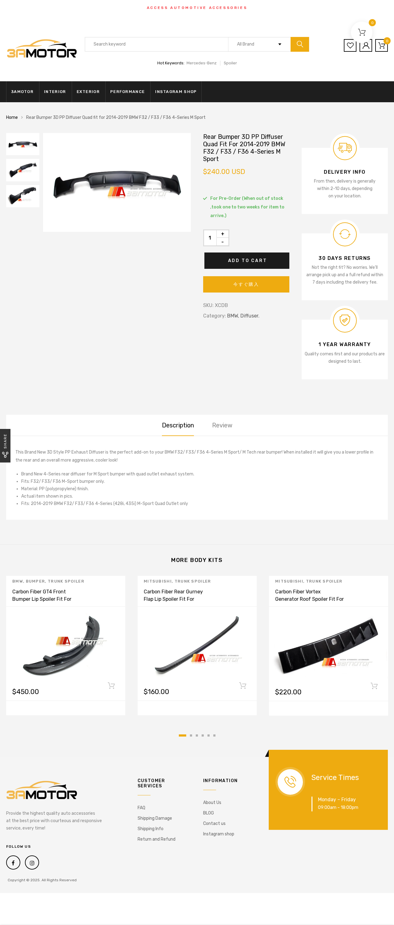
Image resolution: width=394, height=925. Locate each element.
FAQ (141, 807)
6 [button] (214, 735)
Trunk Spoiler (66, 581)
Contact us (214, 823)
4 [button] (203, 735)
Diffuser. (249, 316)
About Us (212, 802)
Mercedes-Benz (202, 63)
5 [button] (208, 735)
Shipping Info (150, 828)
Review (222, 425)
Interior (55, 91)
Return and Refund (156, 839)
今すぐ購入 (246, 284)
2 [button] (191, 735)
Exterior (88, 91)
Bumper (35, 581)
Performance (127, 91)
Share (5, 441)
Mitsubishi (158, 581)
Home (12, 117)
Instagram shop (176, 91)
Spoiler (230, 63)
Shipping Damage (155, 818)
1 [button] (182, 735)
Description (178, 425)
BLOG (208, 813)
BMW (17, 581)
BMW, (233, 316)
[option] (117, 182)
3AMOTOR (22, 91)
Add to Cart (247, 260)
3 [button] (197, 735)
